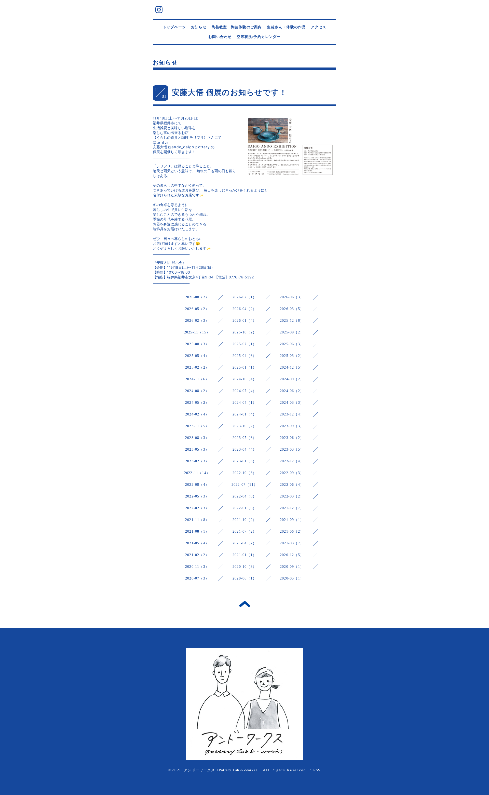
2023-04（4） (244, 449)
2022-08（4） (197, 485)
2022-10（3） (244, 473)
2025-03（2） (292, 356)
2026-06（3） (292, 297)
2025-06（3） (292, 344)
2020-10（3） (244, 567)
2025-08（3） (197, 344)
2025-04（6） (244, 356)
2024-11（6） (197, 379)
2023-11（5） (197, 426)
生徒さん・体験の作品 (286, 27)
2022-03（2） (292, 496)
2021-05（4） (197, 543)
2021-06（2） (292, 531)
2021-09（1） (292, 520)
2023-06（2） (292, 438)
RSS (317, 770)
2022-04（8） (244, 496)
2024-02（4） (197, 414)
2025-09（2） (292, 332)
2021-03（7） (292, 543)
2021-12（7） (292, 508)
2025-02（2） (197, 367)
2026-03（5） (292, 309)
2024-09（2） (292, 379)
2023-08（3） (197, 438)
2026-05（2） (197, 309)
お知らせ (199, 27)
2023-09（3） (292, 426)
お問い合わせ (220, 37)
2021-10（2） (244, 520)
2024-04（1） (244, 403)
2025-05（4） (197, 356)
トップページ (174, 27)
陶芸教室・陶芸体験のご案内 (237, 27)
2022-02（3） (197, 508)
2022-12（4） (292, 461)
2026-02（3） (197, 320)
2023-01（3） (244, 461)
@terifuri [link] (161, 142)
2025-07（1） (244, 344)
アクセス (318, 27)
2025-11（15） (197, 332)
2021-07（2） (244, 531)
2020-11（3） (197, 567)
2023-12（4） (292, 414)
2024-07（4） (244, 391)
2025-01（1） (244, 367)
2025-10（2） (244, 332)
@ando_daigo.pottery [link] (189, 147)
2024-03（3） (292, 403)
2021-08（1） (197, 531)
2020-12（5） (292, 555)
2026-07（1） (244, 297)
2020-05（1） (292, 578)
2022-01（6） (244, 508)
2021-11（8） (197, 520)
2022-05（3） (197, 496)
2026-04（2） (244, 309)
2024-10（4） (244, 379)
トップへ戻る (244, 604)
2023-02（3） (197, 461)
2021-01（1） (244, 555)
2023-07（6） (244, 438)
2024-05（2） (197, 403)
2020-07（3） (197, 578)
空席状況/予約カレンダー (258, 37)
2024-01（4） (244, 414)
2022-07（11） (244, 485)
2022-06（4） (292, 485)
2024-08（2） (197, 391)
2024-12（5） (292, 367)
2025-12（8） (292, 320)
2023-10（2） (244, 426)
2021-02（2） (197, 555)
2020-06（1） (244, 578)
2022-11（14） (197, 473)
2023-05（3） (197, 449)
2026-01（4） (244, 320)
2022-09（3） (292, 473)
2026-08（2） (197, 297)
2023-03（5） (292, 449)
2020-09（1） (292, 567)
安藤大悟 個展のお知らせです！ (229, 92)
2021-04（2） (244, 543)
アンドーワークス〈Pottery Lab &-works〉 (221, 770)
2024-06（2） (292, 391)
